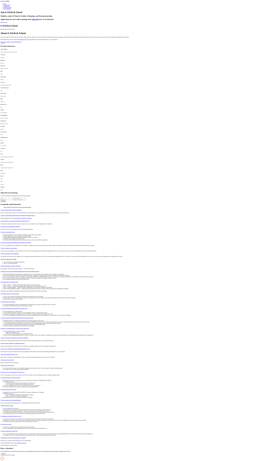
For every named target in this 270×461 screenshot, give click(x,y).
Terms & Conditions (59, 451)
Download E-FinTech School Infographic (10, 41)
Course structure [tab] (14, 207)
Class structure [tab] (21, 207)
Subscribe (35, 19)
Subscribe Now (4, 22)
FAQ (20, 41)
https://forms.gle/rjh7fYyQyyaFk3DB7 (23, 218)
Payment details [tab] (27, 207)
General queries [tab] (6, 207)
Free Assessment (7, 8)
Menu (8, 1)
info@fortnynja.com (24, 39)
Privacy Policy (67, 451)
